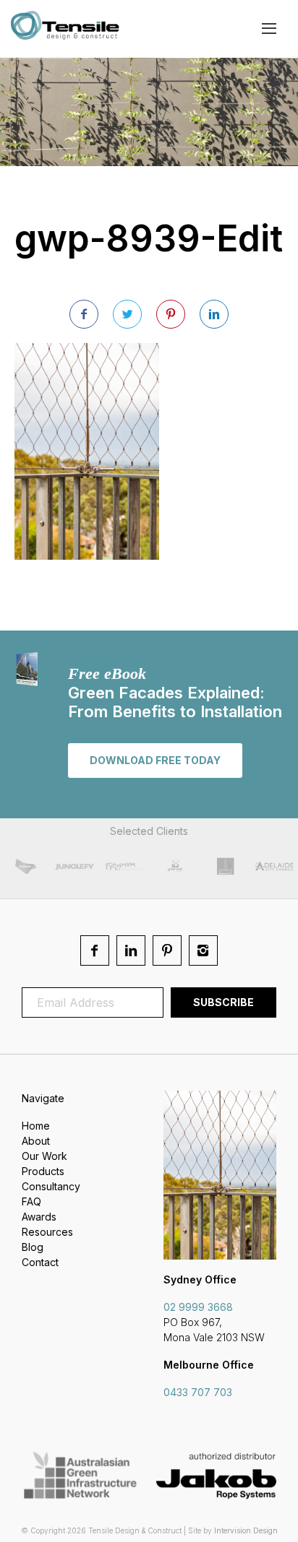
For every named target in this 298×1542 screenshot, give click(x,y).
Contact (40, 1262)
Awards (39, 1216)
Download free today (155, 760)
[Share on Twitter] (127, 314)
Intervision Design (246, 1530)
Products (43, 1171)
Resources (47, 1232)
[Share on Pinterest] (170, 314)
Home (36, 1125)
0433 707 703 (197, 1392)
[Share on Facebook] (83, 314)
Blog (32, 1247)
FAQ (31, 1201)
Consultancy (51, 1186)
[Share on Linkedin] (214, 314)
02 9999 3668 (198, 1307)
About (36, 1141)
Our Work (44, 1156)
